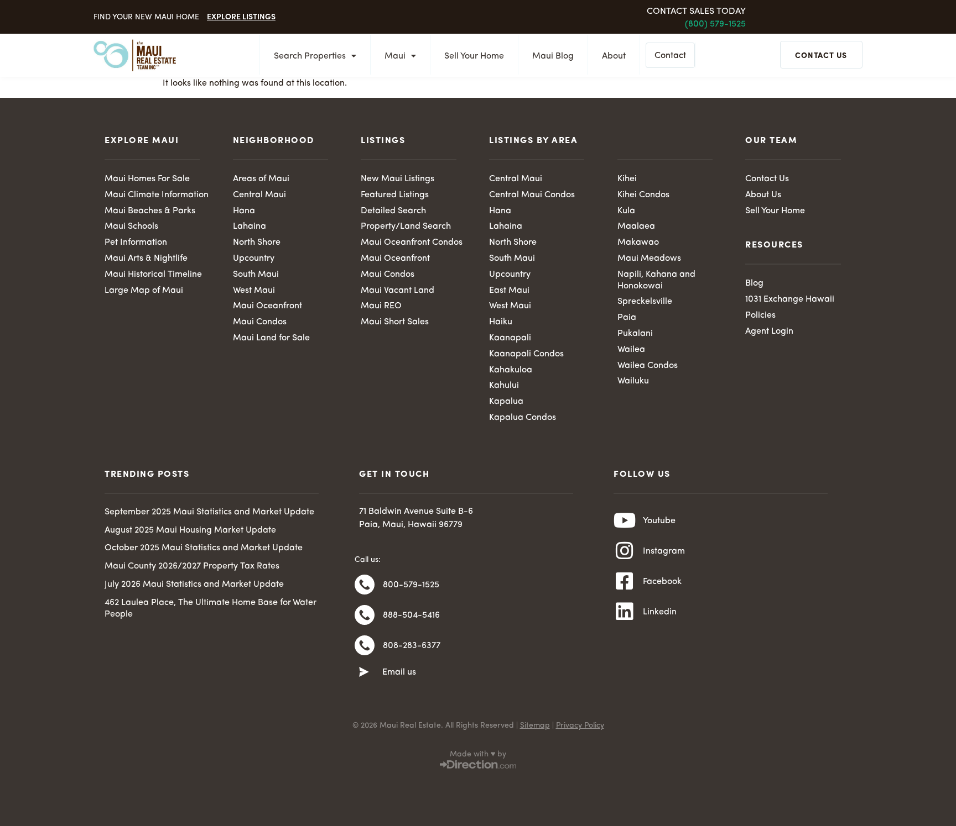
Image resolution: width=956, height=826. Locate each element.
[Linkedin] (625, 612)
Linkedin (660, 612)
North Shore (256, 242)
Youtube (659, 521)
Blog (754, 283)
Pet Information (136, 242)
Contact (670, 55)
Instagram (664, 551)
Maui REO (381, 306)
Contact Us (767, 179)
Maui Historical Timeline (153, 274)
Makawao (638, 242)
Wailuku (633, 381)
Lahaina (249, 226)
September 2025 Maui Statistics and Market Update (209, 512)
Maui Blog (553, 56)
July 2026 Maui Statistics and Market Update (194, 584)
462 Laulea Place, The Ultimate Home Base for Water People (210, 608)
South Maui (256, 274)
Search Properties (310, 56)
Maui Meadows (649, 258)
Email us (399, 672)
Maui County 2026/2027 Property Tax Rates (192, 566)
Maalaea (636, 226)
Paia (626, 317)
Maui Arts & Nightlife (146, 258)
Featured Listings (395, 195)
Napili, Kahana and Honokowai (656, 280)
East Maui (509, 290)
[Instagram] (625, 551)
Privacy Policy (580, 725)
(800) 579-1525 (715, 24)
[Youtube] (625, 520)
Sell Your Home (474, 56)
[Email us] (364, 672)
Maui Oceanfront (267, 306)
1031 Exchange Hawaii (789, 299)
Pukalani (635, 333)
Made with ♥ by (478, 754)
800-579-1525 (411, 585)
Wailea (631, 349)
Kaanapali (510, 338)
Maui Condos (260, 322)
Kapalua (506, 401)
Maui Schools (131, 226)
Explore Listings (241, 16)
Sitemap (535, 725)
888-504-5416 (411, 615)
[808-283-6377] (365, 645)
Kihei (627, 179)
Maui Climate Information (157, 195)
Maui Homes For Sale (147, 179)
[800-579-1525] (365, 584)
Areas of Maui (261, 179)
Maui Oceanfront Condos (412, 242)
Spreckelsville (644, 301)
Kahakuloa (510, 370)
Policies (760, 315)
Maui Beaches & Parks (150, 211)
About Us (763, 195)
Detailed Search (393, 211)
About (614, 56)
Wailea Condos (647, 365)
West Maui (254, 290)
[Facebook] (625, 581)
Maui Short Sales (395, 322)
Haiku (500, 322)
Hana (244, 211)
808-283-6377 (411, 645)
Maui (395, 56)
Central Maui (259, 195)
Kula (626, 211)
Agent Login (769, 331)
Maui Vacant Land (397, 290)
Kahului (504, 385)
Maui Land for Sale (271, 338)
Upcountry (253, 258)
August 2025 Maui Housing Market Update (190, 530)
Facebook (662, 581)
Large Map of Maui (144, 290)
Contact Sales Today (696, 11)
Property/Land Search (406, 226)
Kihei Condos (643, 195)
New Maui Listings (397, 179)
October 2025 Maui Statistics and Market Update (204, 548)
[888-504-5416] (365, 615)
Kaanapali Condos (526, 354)
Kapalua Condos (522, 417)
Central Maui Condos (532, 195)
